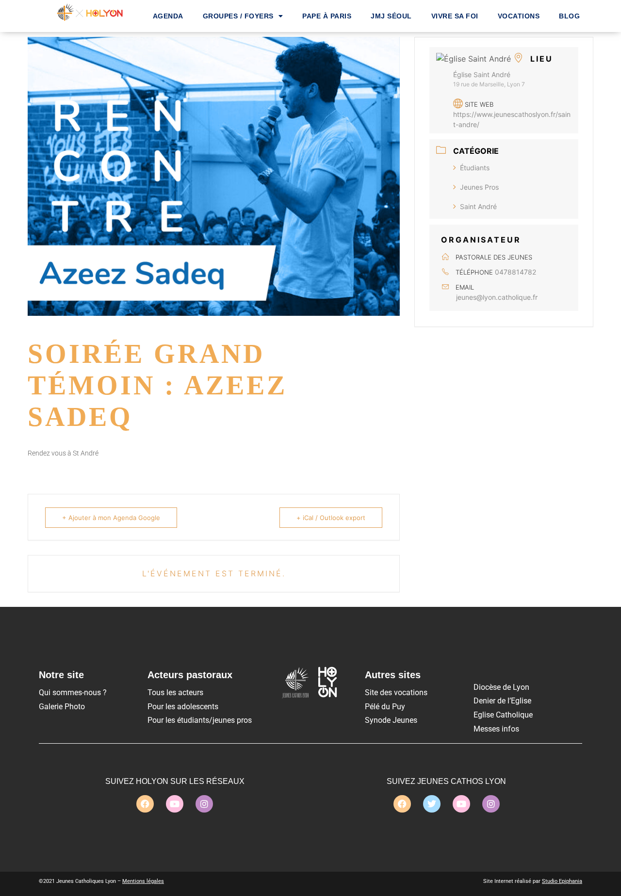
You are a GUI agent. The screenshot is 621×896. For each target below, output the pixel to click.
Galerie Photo (62, 706)
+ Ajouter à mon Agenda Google (111, 517)
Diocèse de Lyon (501, 687)
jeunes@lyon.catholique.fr (497, 297)
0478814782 (515, 272)
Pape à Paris (326, 16)
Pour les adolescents (182, 706)
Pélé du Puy (385, 706)
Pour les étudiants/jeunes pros (199, 720)
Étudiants (475, 167)
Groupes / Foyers (238, 16)
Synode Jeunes (391, 720)
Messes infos (496, 728)
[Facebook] (145, 804)
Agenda (168, 16)
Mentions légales (143, 881)
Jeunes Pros (479, 187)
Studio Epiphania (562, 881)
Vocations (519, 16)
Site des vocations (396, 692)
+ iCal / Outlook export (330, 517)
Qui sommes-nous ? (73, 692)
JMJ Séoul (391, 16)
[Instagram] (204, 804)
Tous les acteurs (175, 692)
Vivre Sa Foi (454, 16)
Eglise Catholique (503, 714)
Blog (569, 16)
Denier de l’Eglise (502, 700)
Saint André (478, 206)
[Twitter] (432, 804)
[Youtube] (174, 804)
